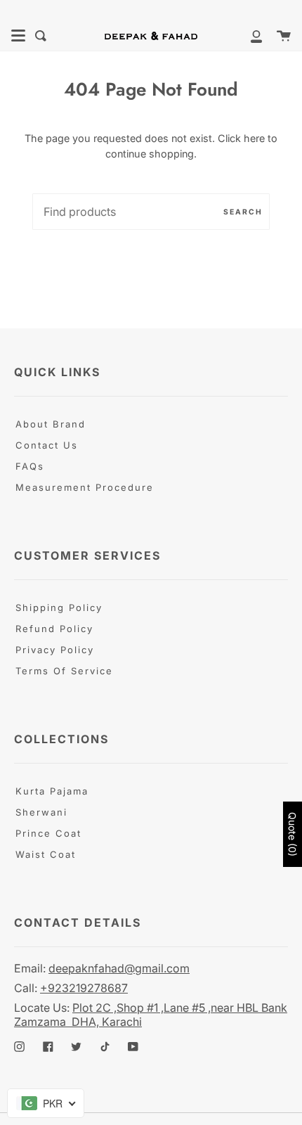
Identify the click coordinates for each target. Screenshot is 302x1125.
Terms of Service (64, 670)
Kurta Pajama (51, 791)
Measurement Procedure (84, 487)
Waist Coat (45, 854)
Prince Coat (48, 833)
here (254, 138)
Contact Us (46, 445)
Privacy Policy (54, 649)
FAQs (29, 466)
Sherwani (41, 812)
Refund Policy (54, 628)
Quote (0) (292, 834)
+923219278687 (84, 988)
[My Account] (249, 36)
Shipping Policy (59, 607)
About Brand (50, 424)
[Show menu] (18, 35)
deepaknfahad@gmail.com (119, 968)
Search (243, 211)
